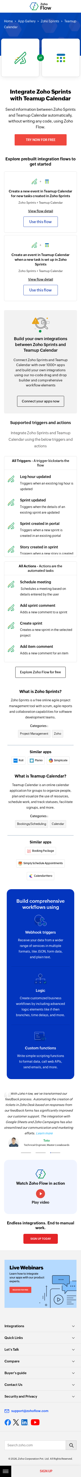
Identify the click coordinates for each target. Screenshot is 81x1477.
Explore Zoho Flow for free (40, 672)
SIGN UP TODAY (40, 1238)
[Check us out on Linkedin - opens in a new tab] (25, 1422)
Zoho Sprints (50, 21)
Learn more (44, 1133)
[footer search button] (71, 1445)
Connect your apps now (40, 401)
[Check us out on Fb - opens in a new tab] (7, 1422)
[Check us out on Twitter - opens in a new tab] (16, 1422)
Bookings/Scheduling (31, 824)
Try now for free (40, 140)
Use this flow (40, 221)
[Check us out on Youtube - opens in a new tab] (35, 1422)
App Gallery (27, 21)
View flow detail (40, 211)
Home (8, 21)
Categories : (39, 726)
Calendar (58, 824)
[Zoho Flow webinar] (40, 1284)
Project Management (34, 733)
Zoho (57, 733)
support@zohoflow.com (29, 1411)
